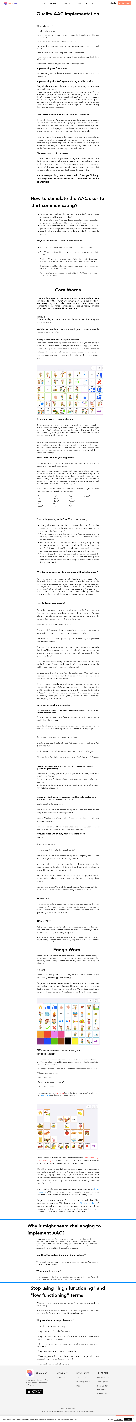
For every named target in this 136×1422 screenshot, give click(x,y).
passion (91, 1411)
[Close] (134, 1419)
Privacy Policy (73, 1419)
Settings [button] (110, 1419)
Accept (128, 1419)
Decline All (119, 1419)
